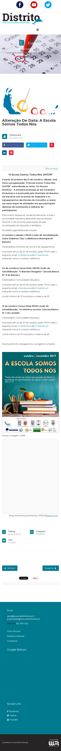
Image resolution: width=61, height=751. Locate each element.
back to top (52, 515)
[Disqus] (30, 476)
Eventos (39, 49)
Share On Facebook (14, 145)
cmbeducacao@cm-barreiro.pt (33, 255)
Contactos (12, 641)
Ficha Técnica (13, 631)
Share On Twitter (38, 145)
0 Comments (53, 169)
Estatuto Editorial (15, 636)
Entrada (27, 49)
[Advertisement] (34, 675)
